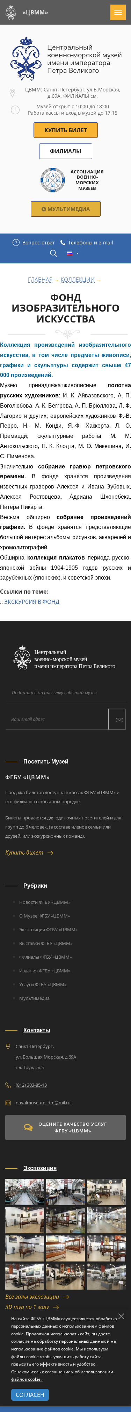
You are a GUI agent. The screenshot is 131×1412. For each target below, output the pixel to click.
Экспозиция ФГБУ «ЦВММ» (48, 929)
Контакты (36, 1030)
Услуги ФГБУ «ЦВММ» (42, 984)
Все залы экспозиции (34, 1297)
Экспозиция (40, 1168)
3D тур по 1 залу (29, 1307)
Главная (40, 280)
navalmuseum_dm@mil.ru (43, 1102)
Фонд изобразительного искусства (65, 308)
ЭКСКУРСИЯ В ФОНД (31, 602)
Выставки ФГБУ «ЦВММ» (45, 943)
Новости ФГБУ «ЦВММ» (44, 902)
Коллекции (78, 280)
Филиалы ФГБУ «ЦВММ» (45, 957)
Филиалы (65, 151)
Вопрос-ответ (38, 242)
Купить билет (26, 852)
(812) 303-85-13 (31, 1085)
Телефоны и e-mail (90, 242)
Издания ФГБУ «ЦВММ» (44, 970)
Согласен (30, 1395)
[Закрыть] (121, 1316)
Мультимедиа (68, 208)
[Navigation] (118, 12)
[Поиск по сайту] (53, 253)
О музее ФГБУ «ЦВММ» (44, 916)
